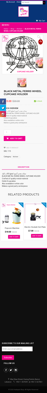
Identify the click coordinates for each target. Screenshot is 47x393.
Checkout (20, 2)
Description (23, 167)
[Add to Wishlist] (6, 236)
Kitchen (19, 29)
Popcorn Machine (12, 228)
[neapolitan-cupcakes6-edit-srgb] (22, 82)
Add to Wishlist (12, 148)
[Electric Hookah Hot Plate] (35, 213)
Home (6, 29)
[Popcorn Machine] (12, 213)
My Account (10, 2)
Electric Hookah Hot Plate (35, 227)
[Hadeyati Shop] (23, 11)
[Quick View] (20, 222)
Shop (12, 29)
